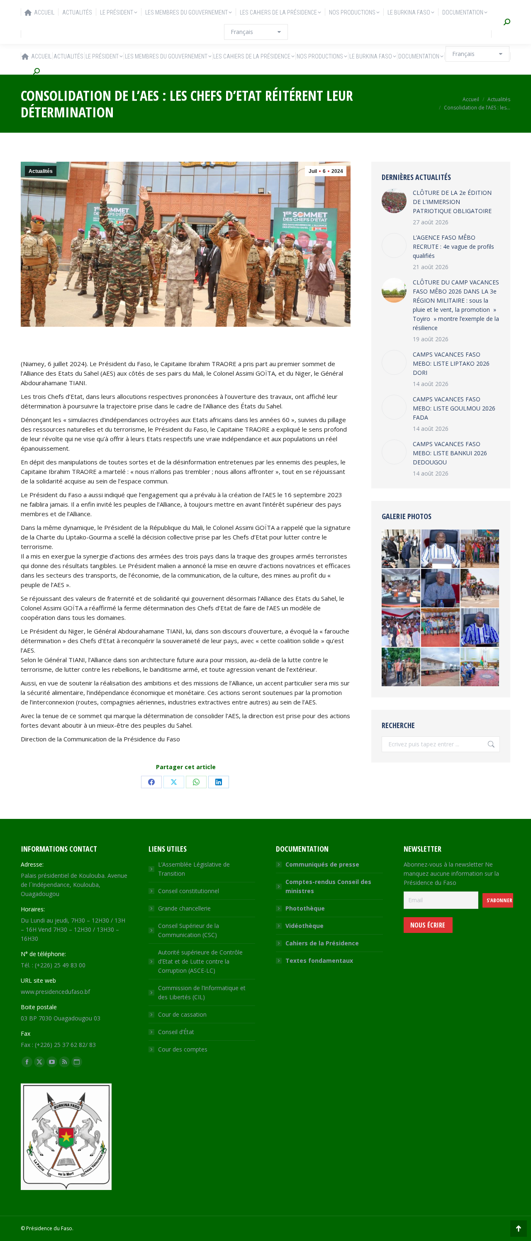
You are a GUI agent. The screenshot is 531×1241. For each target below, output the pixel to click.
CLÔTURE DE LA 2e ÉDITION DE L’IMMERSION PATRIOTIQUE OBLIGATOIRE (452, 202)
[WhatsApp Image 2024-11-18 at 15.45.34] (480, 667)
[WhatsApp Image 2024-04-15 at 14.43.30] (440, 628)
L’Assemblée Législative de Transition (194, 868)
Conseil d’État (176, 1032)
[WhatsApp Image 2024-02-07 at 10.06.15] (401, 588)
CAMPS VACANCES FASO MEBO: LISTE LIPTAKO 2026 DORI (451, 363)
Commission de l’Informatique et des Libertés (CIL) (202, 992)
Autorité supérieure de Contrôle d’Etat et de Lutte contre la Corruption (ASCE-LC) (200, 961)
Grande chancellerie (184, 908)
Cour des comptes (182, 1049)
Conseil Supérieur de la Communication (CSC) (188, 930)
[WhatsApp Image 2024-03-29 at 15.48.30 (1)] (480, 549)
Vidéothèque (304, 926)
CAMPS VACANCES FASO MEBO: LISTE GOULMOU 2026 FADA (454, 408)
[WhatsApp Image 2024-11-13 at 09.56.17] (440, 549)
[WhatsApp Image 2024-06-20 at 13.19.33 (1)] (401, 667)
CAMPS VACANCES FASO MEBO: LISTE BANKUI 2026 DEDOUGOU (450, 453)
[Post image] (394, 200)
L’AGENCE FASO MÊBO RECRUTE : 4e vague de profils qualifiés (453, 246)
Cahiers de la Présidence (322, 943)
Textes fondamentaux (319, 960)
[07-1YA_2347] (401, 549)
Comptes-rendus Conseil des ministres (328, 886)
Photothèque (305, 908)
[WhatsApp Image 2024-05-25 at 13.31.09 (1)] (401, 628)
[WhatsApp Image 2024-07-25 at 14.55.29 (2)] (440, 667)
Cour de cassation (182, 1014)
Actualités (41, 171)
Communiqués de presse (322, 864)
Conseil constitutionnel (188, 891)
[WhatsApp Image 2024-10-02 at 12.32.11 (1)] (440, 588)
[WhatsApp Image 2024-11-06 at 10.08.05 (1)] (480, 628)
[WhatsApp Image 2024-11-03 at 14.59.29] (480, 588)
